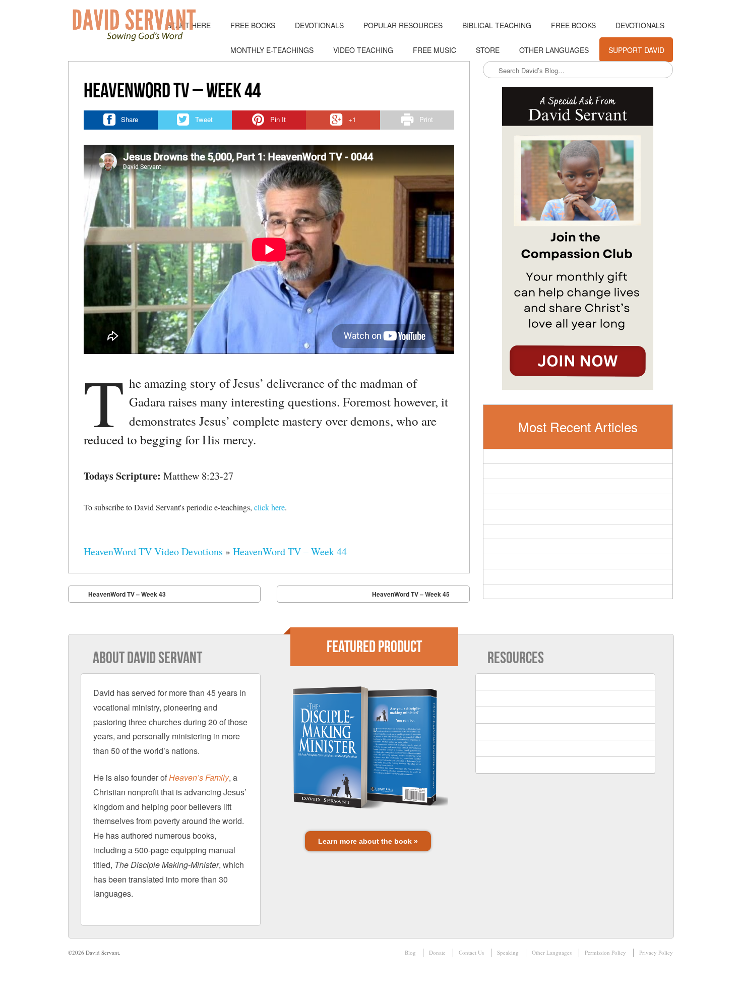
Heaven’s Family (199, 777)
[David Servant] (141, 25)
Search (491, 70)
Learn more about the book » (368, 841)
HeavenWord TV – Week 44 (290, 551)
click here (269, 507)
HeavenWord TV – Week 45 (411, 594)
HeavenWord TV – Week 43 (127, 594)
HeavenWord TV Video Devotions (153, 551)
